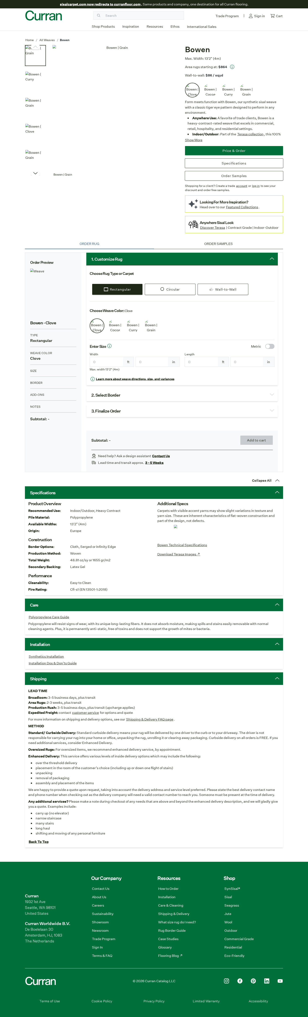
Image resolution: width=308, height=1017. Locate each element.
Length (189, 354)
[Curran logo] (43, 15)
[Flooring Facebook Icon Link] (240, 981)
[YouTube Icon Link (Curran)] (280, 981)
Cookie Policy (102, 1001)
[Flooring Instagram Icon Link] (226, 981)
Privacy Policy (154, 1001)
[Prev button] (35, 173)
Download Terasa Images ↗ (178, 554)
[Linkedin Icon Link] (267, 981)
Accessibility (258, 1001)
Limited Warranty (206, 1001)
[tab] (89, 243)
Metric (256, 346)
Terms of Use (49, 1001)
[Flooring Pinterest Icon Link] (253, 981)
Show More (193, 140)
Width (94, 354)
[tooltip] (232, 66)
